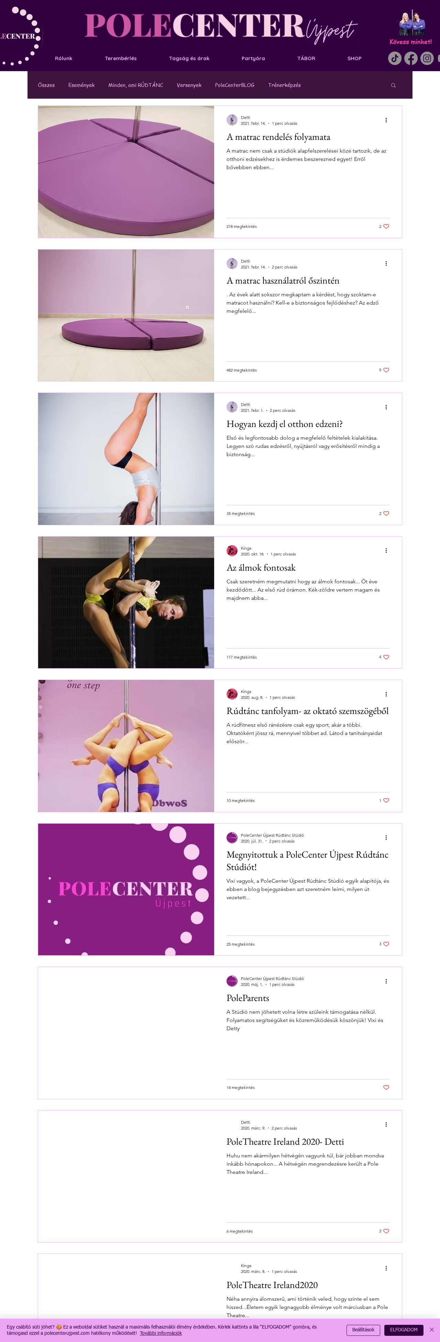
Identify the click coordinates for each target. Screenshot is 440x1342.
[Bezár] (432, 1330)
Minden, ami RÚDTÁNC (135, 85)
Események (81, 85)
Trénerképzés (284, 85)
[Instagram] (427, 58)
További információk (161, 1333)
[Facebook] (411, 58)
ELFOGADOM (404, 1330)
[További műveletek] (388, 120)
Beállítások (363, 1330)
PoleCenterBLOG (234, 85)
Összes (46, 85)
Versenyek (189, 85)
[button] (393, 85)
